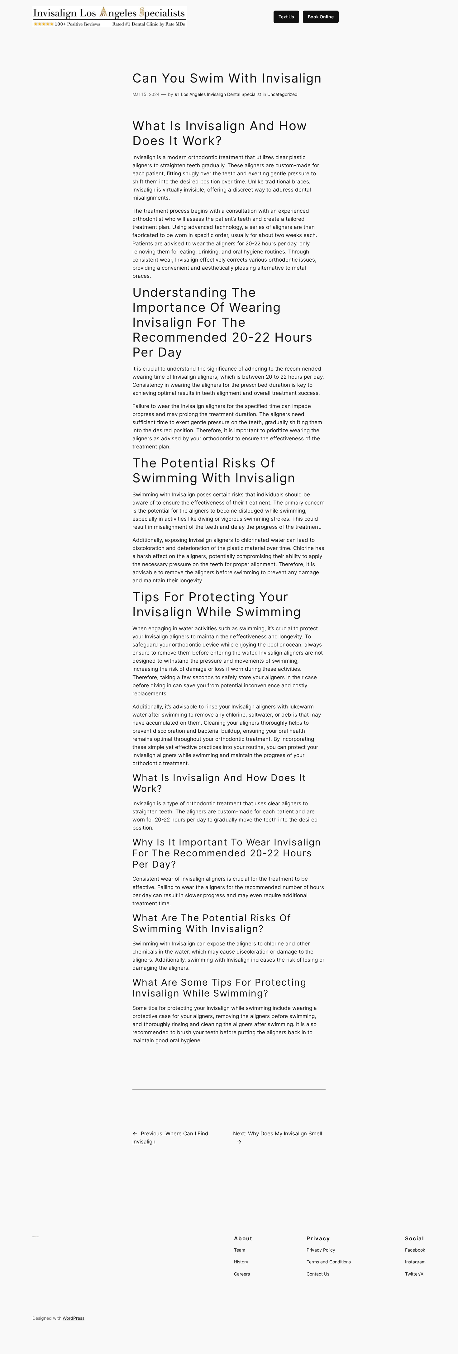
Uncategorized (282, 94)
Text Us (286, 16)
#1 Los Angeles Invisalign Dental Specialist (218, 94)
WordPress (73, 1318)
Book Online (321, 16)
